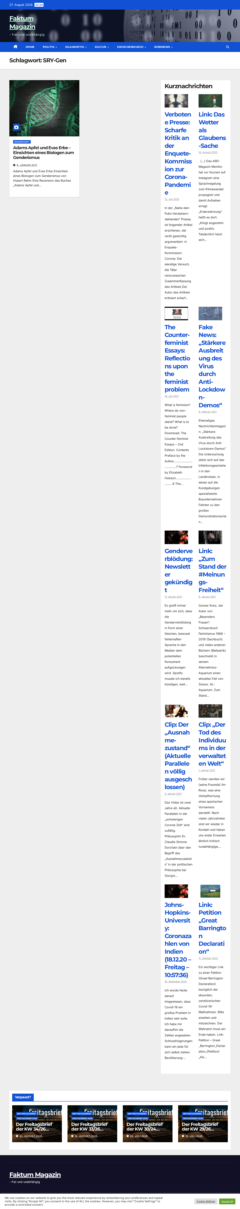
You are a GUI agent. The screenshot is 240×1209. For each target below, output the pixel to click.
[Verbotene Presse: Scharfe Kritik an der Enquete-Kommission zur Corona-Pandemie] (176, 105)
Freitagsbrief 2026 (27, 1118)
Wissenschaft (22, 142)
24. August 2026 (31, 1136)
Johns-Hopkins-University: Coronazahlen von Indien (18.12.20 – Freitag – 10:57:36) (178, 940)
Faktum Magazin (35, 1175)
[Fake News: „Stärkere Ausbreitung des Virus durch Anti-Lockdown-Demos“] (210, 317)
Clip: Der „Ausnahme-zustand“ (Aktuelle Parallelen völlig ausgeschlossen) (178, 756)
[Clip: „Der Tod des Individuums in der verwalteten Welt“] (210, 715)
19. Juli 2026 (194, 1136)
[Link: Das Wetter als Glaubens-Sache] (210, 105)
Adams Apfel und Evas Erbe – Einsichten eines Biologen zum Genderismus (43, 152)
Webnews (162, 47)
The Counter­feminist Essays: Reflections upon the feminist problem (177, 358)
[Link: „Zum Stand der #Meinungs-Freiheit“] (210, 541)
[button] (227, 47)
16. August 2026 (86, 1136)
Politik (49, 47)
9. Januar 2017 (27, 165)
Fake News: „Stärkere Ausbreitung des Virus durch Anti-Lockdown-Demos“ (212, 366)
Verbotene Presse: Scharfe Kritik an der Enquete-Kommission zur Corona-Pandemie (178, 153)
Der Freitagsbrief (26, 1114)
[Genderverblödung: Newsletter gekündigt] (176, 541)
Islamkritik (75, 47)
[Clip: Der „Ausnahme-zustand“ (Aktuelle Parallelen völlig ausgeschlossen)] (176, 715)
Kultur (101, 47)
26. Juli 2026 (139, 1136)
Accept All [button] (227, 1201)
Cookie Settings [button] (206, 1201)
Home (30, 47)
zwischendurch (130, 47)
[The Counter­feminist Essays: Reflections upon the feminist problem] (176, 317)
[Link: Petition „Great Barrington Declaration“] (210, 895)
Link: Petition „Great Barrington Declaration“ (212, 928)
